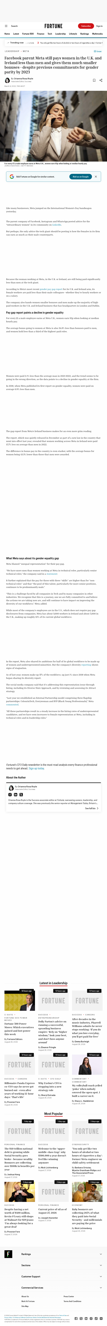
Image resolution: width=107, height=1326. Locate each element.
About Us (25, 1296)
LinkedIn (56, 224)
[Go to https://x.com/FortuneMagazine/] (81, 1318)
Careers (90, 1015)
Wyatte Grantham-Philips (84, 1170)
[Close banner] (96, 176)
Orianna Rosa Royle (23, 79)
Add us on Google (81, 176)
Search (14, 26)
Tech (50, 33)
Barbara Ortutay (83, 1168)
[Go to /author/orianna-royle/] (11, 788)
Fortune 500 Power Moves (15, 1019)
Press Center (69, 1296)
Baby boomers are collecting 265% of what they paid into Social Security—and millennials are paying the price (87, 1216)
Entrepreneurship (48, 1018)
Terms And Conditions (72, 1301)
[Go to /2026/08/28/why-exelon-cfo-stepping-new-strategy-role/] (53, 1065)
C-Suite (8, 1015)
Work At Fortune (28, 1301)
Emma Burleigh (82, 1042)
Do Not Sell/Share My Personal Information (49, 1317)
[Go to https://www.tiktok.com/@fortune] (96, 1318)
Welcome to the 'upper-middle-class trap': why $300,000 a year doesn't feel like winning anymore (52, 1155)
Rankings (84, 33)
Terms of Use (62, 1315)
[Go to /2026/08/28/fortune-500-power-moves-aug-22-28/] (19, 1001)
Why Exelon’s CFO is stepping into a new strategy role (50, 1086)
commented (12, 704)
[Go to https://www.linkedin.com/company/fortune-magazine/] (86, 1318)
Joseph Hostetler (49, 1218)
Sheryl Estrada (48, 1095)
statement (52, 573)
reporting (86, 664)
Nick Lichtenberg (49, 1168)
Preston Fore (13, 1102)
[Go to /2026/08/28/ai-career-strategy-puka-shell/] (87, 1065)
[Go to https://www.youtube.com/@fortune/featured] (101, 1318)
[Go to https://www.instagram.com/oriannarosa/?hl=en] (10, 794)
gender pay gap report (51, 289)
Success (43, 1015)
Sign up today (36, 768)
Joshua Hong (13, 1175)
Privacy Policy (8, 1317)
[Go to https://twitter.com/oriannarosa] (21, 794)
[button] (7, 33)
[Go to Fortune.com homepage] (53, 26)
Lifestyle (73, 33)
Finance (40, 33)
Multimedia (97, 33)
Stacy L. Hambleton (84, 1101)
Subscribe (86, 26)
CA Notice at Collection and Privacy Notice (25, 1317)
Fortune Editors (14, 1039)
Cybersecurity (80, 1144)
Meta (26, 51)
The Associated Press (82, 1173)
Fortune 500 (28, 33)
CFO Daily (55, 1079)
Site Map (25, 1306)
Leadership (60, 33)
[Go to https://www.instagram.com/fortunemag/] (91, 1318)
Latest (16, 33)
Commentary (79, 1079)
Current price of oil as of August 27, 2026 (52, 1211)
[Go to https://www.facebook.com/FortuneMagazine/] (76, 1318)
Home (7, 33)
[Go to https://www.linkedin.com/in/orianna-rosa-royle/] (15, 794)
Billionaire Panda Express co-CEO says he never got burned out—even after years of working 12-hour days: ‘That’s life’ (19, 1090)
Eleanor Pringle (48, 1048)
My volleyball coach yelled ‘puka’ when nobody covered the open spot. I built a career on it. (87, 1090)
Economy (77, 1205)
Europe (99, 51)
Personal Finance (14, 1144)
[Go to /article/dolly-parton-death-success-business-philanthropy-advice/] (53, 1001)
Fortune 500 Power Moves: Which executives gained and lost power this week (19, 1029)
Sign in (99, 26)
